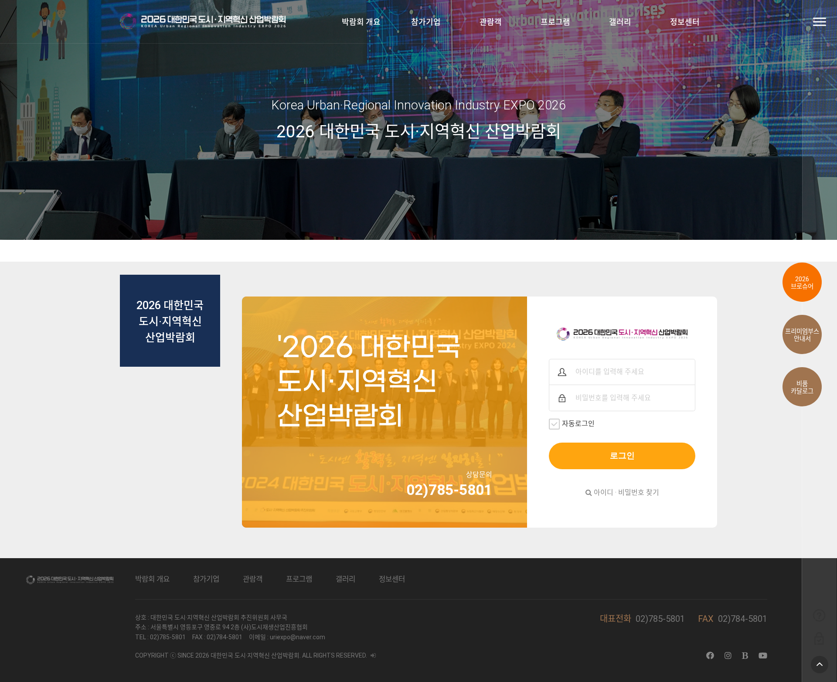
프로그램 (555, 22)
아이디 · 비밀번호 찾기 (625, 492)
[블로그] (745, 655)
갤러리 (620, 22)
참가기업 (426, 22)
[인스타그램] (728, 655)
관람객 (491, 22)
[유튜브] (763, 655)
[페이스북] (710, 655)
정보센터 (685, 22)
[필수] (562, 372)
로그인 (622, 455)
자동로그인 (578, 423)
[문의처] (819, 615)
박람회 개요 (361, 22)
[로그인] (819, 638)
